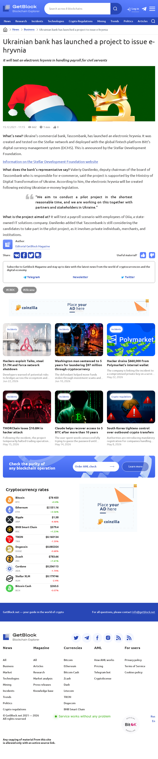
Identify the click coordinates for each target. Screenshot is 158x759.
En (153, 721)
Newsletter (80, 277)
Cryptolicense (102, 678)
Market (7, 672)
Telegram (33, 277)
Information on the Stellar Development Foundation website (50, 162)
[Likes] (143, 255)
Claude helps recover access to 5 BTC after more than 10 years (79, 430)
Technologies (56, 21)
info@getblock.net (143, 612)
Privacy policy (133, 660)
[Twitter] (76, 638)
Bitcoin (68, 660)
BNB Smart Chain (74, 709)
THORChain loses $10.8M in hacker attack (23, 430)
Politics (128, 21)
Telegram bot (102, 672)
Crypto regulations (14, 709)
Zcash (67, 678)
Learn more (136, 466)
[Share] (17, 255)
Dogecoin (70, 703)
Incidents (37, 21)
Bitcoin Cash (71, 672)
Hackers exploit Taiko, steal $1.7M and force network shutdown (23, 365)
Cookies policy (133, 672)
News (7, 21)
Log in (135, 8)
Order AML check (86, 466)
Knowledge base (43, 690)
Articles (143, 21)
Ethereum (70, 666)
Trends (115, 21)
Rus (153, 716)
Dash (67, 684)
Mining (101, 21)
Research (21, 21)
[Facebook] (97, 638)
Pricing (98, 666)
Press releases (42, 684)
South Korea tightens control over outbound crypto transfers (130, 430)
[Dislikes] (152, 255)
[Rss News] (118, 638)
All (4, 660)
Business (29, 29)
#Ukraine (29, 289)
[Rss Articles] (129, 638)
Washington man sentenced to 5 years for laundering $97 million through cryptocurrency (78, 365)
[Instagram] (108, 638)
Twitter (129, 277)
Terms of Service (135, 666)
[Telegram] (87, 638)
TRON (67, 697)
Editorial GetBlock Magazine (32, 246)
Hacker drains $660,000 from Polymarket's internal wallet (128, 363)
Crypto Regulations (80, 21)
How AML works (104, 660)
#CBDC (10, 289)
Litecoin (69, 690)
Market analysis (42, 678)
